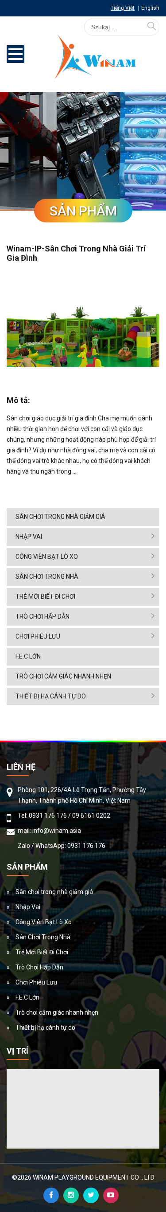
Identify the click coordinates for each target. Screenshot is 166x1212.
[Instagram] (71, 1195)
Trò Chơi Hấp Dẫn (42, 616)
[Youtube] (111, 1195)
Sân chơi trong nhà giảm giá (60, 516)
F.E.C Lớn (28, 656)
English (150, 8)
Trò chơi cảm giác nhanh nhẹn (63, 676)
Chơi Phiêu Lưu (37, 636)
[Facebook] (51, 1195)
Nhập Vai (28, 536)
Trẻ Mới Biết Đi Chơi (45, 596)
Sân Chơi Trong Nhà (46, 576)
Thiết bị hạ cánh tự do (50, 696)
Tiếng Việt (123, 8)
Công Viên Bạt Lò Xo (46, 556)
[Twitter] (91, 1195)
